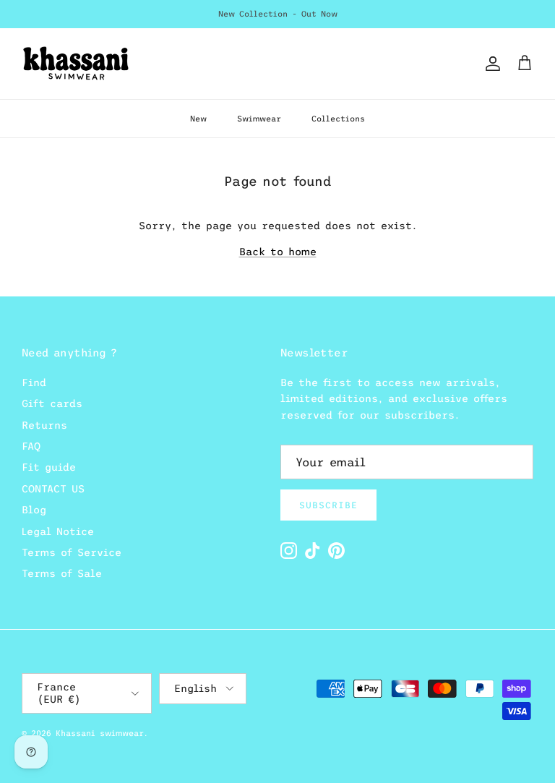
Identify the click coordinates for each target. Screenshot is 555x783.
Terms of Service (71, 552)
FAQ (31, 446)
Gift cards (52, 403)
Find (34, 382)
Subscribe (328, 505)
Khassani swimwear (100, 733)
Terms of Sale (62, 573)
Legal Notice (58, 531)
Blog (34, 509)
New (198, 118)
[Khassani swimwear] (76, 64)
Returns (44, 425)
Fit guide (49, 467)
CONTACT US (53, 489)
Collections (338, 118)
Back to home (278, 251)
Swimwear (259, 118)
